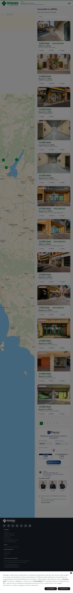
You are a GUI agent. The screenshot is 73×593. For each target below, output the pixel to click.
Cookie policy (34, 585)
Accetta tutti (64, 588)
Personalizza (51, 588)
